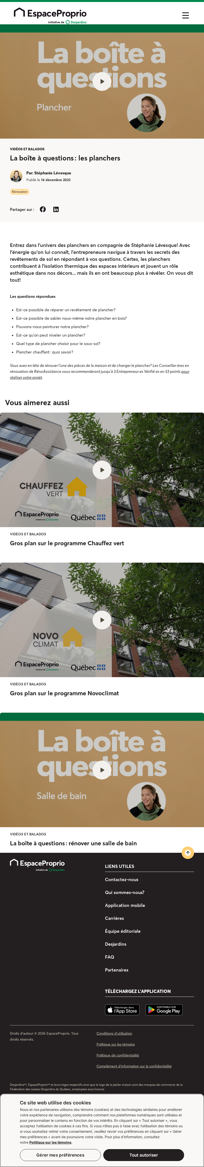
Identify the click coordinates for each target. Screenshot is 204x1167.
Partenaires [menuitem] (116, 970)
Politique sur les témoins (50, 1142)
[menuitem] (50, 865)
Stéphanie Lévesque (52, 172)
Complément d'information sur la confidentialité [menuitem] (134, 1066)
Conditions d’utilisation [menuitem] (114, 1033)
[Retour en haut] (188, 853)
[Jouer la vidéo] (102, 81)
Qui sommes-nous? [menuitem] (124, 892)
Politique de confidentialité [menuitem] (118, 1055)
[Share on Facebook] (42, 209)
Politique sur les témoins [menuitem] (116, 1044)
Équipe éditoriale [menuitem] (123, 931)
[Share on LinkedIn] (55, 209)
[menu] (93, 15)
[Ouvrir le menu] (185, 15)
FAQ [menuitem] (109, 957)
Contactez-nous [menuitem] (121, 879)
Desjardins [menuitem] (115, 944)
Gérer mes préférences (60, 1155)
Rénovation (19, 192)
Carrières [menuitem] (114, 918)
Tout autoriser (143, 1155)
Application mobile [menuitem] (125, 905)
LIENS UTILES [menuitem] (119, 866)
